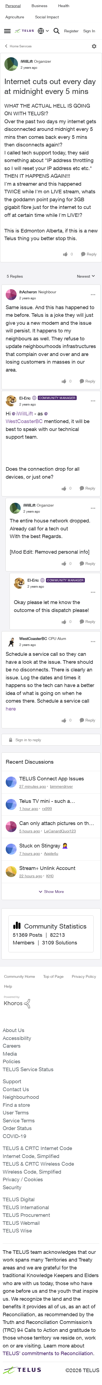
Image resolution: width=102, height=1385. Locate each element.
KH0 (50, 875)
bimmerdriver (61, 786)
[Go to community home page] (25, 31)
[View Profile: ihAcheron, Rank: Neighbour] (11, 294)
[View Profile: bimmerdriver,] (11, 782)
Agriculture (14, 17)
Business (39, 5)
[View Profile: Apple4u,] (11, 849)
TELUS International (26, 1207)
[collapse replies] (51, 287)
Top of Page (53, 976)
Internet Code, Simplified (31, 1156)
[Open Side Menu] (7, 31)
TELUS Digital (19, 1199)
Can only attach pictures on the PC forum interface (55, 823)
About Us (13, 1030)
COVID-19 (14, 1136)
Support (12, 1081)
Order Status (17, 1128)
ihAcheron (28, 291)
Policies (11, 1061)
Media (10, 1054)
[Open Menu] (94, 46)
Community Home (19, 976)
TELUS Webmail (21, 1223)
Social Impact (47, 17)
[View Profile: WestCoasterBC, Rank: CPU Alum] (11, 641)
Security (12, 1187)
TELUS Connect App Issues (51, 778)
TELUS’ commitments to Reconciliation (48, 1353)
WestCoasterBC (33, 638)
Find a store (16, 1105)
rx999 (47, 808)
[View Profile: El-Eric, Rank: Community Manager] (11, 400)
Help (8, 986)
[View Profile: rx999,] (11, 804)
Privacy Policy (84, 976)
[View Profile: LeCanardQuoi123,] (11, 826)
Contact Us (16, 1089)
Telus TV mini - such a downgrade (44, 801)
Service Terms (19, 1120)
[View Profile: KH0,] (11, 871)
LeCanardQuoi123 (60, 831)
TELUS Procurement (26, 1215)
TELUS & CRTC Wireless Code (38, 1164)
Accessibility (17, 1038)
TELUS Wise (17, 1231)
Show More (54, 891)
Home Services (21, 46)
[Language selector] (43, 30)
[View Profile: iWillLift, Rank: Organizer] (11, 64)
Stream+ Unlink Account (47, 868)
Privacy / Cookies (23, 1179)
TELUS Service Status (28, 1069)
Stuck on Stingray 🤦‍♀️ (43, 846)
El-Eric (25, 398)
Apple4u (51, 853)
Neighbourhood (21, 1097)
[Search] (56, 31)
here (11, 709)
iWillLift (27, 61)
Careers (12, 1046)
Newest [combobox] (86, 276)
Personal (13, 5)
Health (63, 5)
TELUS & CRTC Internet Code (37, 1148)
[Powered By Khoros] (51, 1002)
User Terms (16, 1113)
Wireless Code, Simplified (32, 1172)
